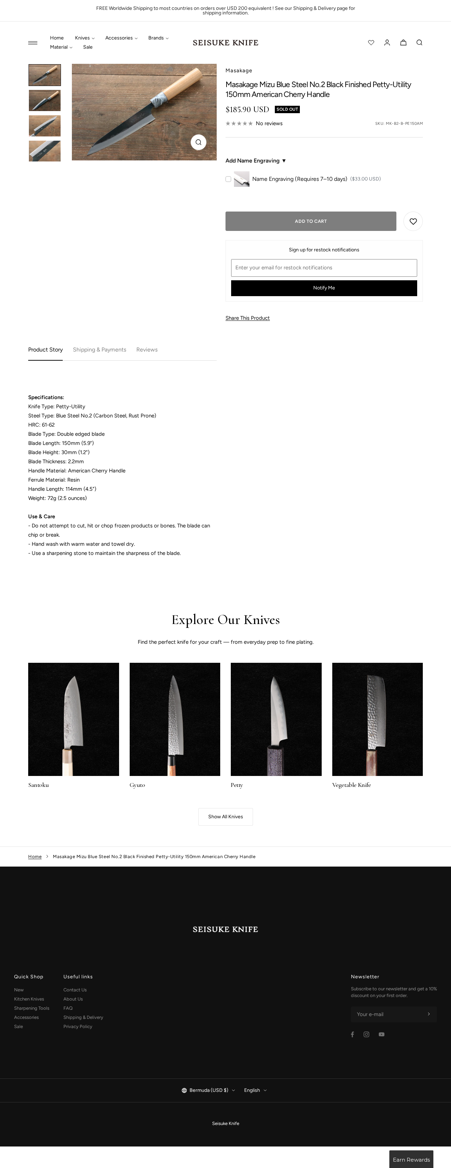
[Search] (419, 42)
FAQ (68, 1008)
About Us (73, 999)
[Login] (387, 42)
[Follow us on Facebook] (352, 1034)
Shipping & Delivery (83, 1017)
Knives (82, 38)
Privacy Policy (77, 1026)
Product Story (45, 349)
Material (59, 47)
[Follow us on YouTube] (382, 1034)
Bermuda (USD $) (209, 1090)
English (252, 1090)
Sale (88, 47)
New (19, 989)
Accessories (119, 38)
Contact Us (75, 989)
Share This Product (248, 318)
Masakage (239, 70)
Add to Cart (311, 221)
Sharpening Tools (31, 1008)
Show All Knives (225, 817)
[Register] (429, 1014)
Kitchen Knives (29, 999)
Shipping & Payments (99, 349)
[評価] (371, 42)
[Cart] (403, 42)
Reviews (146, 349)
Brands (156, 38)
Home (57, 38)
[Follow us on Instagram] (366, 1034)
